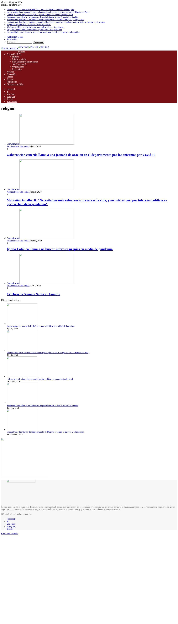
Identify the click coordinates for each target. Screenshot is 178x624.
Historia (15, 57)
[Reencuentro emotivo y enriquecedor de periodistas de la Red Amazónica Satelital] (22, 403)
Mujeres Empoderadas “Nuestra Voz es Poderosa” (29, 24)
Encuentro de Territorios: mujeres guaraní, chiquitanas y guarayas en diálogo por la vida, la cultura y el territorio (56, 22)
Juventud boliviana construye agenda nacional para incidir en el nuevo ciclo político (43, 32)
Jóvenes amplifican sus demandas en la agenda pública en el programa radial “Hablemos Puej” (48, 12)
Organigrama (18, 67)
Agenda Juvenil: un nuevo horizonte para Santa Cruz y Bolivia (34, 29)
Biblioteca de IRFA (15, 84)
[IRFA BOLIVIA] (9, 48)
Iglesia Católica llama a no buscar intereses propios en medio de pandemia (60, 249)
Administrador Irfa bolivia (18, 146)
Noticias (10, 72)
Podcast (10, 79)
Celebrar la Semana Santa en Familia (33, 294)
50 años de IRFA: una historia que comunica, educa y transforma (35, 27)
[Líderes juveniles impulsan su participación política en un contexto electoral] (22, 376)
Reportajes (17, 69)
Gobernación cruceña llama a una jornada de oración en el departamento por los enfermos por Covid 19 (81, 155)
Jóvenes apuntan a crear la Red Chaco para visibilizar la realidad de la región (40, 9)
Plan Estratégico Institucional (25, 62)
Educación (11, 74)
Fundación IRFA (14, 54)
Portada (21, 52)
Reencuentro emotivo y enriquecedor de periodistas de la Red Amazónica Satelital (42, 17)
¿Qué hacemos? (19, 64)
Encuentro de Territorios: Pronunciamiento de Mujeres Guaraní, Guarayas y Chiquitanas (45, 19)
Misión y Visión (19, 59)
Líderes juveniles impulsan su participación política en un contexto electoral (40, 14)
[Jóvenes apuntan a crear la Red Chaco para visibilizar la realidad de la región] (22, 323)
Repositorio (12, 82)
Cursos (10, 77)
